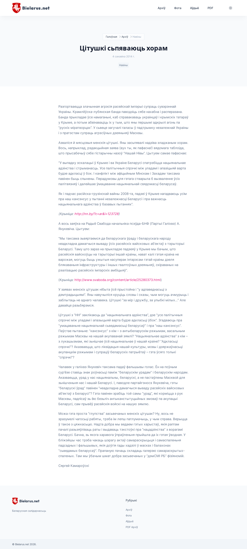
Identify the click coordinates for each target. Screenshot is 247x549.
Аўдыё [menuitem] (194, 8)
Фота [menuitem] (177, 8)
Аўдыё (129, 521)
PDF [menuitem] (210, 8)
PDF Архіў (132, 527)
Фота (129, 515)
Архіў (125, 36)
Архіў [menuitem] (161, 8)
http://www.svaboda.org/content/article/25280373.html (117, 280)
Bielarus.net (29, 501)
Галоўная (111, 36)
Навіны (123, 65)
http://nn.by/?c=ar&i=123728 (96, 214)
